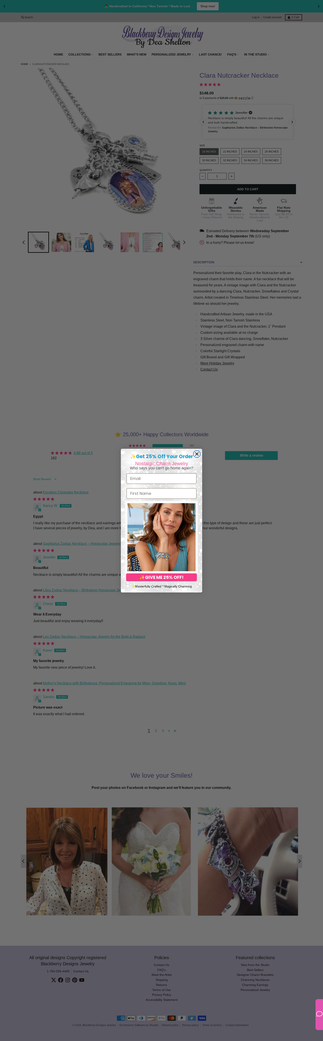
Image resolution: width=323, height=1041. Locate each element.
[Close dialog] (196, 454)
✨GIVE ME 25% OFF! (161, 577)
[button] (161, 537)
